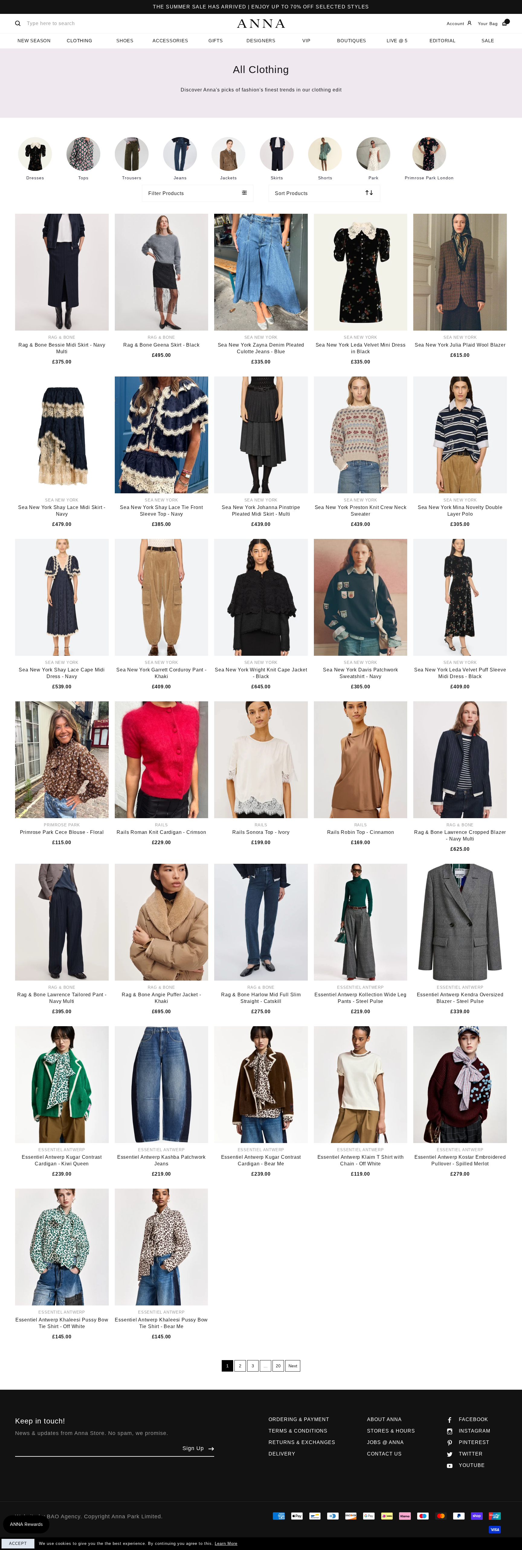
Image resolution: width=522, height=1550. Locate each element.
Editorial (443, 40)
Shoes (125, 40)
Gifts (215, 40)
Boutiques (351, 40)
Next (292, 1365)
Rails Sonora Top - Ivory (260, 832)
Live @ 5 (397, 40)
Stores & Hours (391, 1430)
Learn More (226, 1543)
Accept (18, 1543)
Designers (261, 40)
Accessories (170, 40)
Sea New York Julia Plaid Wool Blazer (460, 344)
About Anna (384, 1419)
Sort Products (291, 193)
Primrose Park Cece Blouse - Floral (62, 832)
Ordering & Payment (299, 1419)
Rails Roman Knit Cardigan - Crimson (161, 832)
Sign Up (193, 1448)
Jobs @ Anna (385, 1442)
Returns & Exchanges (302, 1442)
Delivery (282, 1453)
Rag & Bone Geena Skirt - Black (161, 344)
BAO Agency (63, 1516)
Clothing (79, 40)
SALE (488, 40)
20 (278, 1365)
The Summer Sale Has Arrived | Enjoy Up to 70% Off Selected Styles (261, 6)
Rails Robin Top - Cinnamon (360, 832)
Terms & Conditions (298, 1430)
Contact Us (384, 1453)
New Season (34, 40)
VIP (306, 40)
